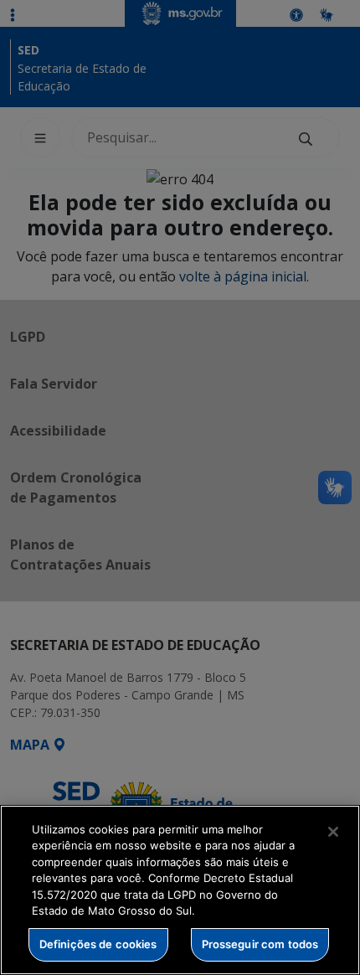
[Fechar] (333, 831)
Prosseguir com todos (260, 944)
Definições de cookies (98, 944)
